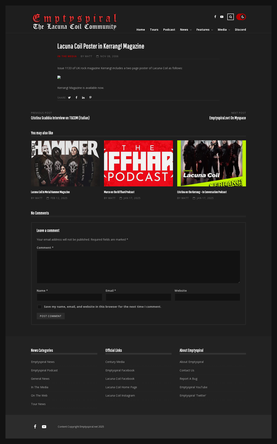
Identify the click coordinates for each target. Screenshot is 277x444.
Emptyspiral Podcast (44, 370)
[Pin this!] (91, 97)
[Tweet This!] (70, 97)
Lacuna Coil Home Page (121, 387)
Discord (240, 29)
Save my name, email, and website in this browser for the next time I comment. (102, 307)
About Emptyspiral (192, 362)
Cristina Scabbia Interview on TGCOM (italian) (60, 117)
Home (140, 29)
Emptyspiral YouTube (193, 387)
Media (222, 29)
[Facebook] (215, 17)
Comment (45, 247)
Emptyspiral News (43, 362)
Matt (88, 56)
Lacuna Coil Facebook (119, 379)
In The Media (67, 56)
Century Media (115, 362)
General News (40, 379)
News (184, 29)
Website (181, 290)
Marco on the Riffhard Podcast (138, 163)
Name (42, 290)
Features (202, 29)
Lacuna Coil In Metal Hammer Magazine (65, 163)
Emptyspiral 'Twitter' (193, 395)
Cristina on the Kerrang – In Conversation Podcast (211, 163)
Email (111, 290)
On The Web (39, 395)
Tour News (38, 404)
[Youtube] (221, 17)
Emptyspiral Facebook (119, 370)
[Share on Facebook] (77, 97)
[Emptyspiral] (75, 29)
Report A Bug (188, 379)
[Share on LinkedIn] (84, 97)
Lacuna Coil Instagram (120, 395)
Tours (154, 29)
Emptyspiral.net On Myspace (227, 117)
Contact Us (187, 370)
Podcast (169, 29)
